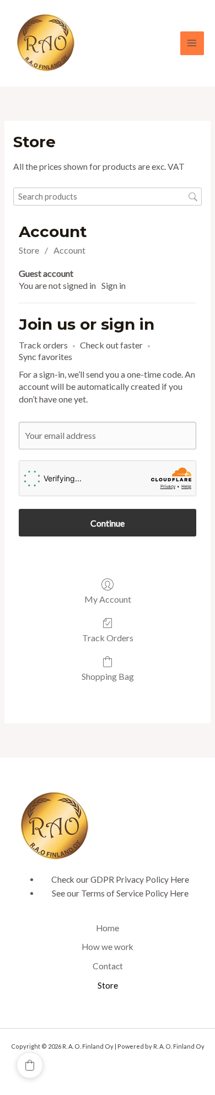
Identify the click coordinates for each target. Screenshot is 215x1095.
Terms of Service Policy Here (135, 893)
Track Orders (107, 637)
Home (107, 928)
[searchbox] (107, 196)
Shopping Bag (108, 676)
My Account (107, 599)
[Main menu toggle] (192, 43)
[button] (30, 1065)
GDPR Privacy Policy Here (139, 879)
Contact (108, 966)
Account (69, 250)
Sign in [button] (113, 285)
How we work (107, 947)
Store (29, 250)
